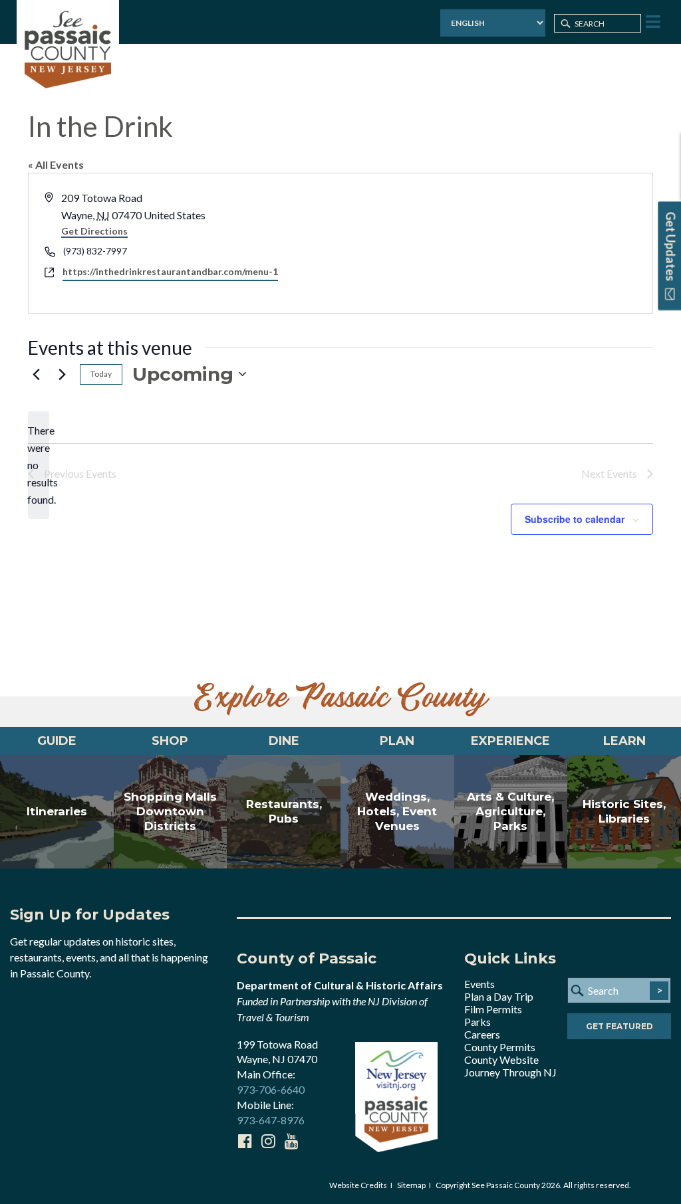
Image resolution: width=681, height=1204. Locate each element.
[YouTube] (291, 1141)
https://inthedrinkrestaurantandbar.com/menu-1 (170, 271)
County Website (501, 1059)
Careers (482, 1034)
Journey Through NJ (510, 1072)
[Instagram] (268, 1141)
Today (101, 374)
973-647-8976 (271, 1120)
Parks (477, 1021)
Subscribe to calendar (574, 519)
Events (479, 983)
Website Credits (358, 1185)
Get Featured (619, 1026)
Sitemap (411, 1185)
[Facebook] (245, 1141)
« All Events (56, 164)
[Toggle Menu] (651, 22)
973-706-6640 (271, 1089)
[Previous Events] (36, 374)
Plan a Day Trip (498, 996)
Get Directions (94, 231)
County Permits (499, 1047)
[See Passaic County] (68, 48)
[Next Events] (62, 374)
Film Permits (493, 1009)
